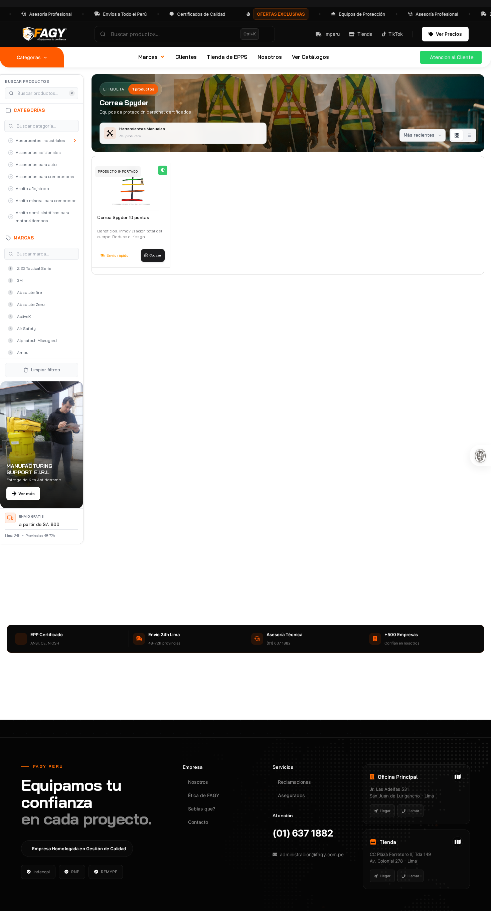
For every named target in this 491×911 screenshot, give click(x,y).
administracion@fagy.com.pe (312, 854)
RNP (75, 871)
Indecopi (41, 871)
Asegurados (291, 795)
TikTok (395, 34)
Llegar (385, 810)
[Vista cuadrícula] (457, 135)
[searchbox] (185, 34)
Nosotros (198, 782)
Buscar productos (27, 81)
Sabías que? (201, 808)
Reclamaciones (294, 782)
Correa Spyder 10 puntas (123, 217)
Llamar (413, 810)
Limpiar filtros (45, 369)
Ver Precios (449, 34)
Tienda (364, 34)
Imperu (332, 34)
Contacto (198, 822)
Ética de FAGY (203, 795)
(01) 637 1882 (303, 833)
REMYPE (109, 871)
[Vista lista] (469, 135)
